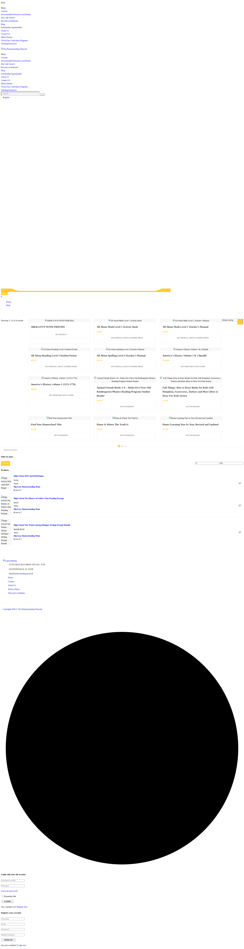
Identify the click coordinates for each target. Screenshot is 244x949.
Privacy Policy (14, 589)
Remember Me (10, 896)
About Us (5, 31)
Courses (4, 11)
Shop (8, 305)
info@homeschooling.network (21, 574)
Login (3, 293)
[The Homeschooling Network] (10, 561)
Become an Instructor (9, 21)
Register (6, 97)
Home (8, 302)
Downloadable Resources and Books (16, 14)
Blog (3, 24)
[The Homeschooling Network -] (14, 49)
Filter (5, 463)
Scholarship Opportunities (11, 27)
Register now (22, 907)
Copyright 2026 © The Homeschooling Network (22, 609)
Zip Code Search (8, 18)
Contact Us (5, 34)
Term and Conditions (16, 593)
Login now (21, 945)
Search (241, 321)
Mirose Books (6, 37)
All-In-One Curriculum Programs (14, 40)
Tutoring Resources (9, 44)
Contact (11, 581)
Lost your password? (9, 891)
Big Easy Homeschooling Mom (27, 487)
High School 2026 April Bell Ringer (29, 476)
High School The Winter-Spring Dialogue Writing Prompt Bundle (42, 525)
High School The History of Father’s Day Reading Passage (39, 498)
